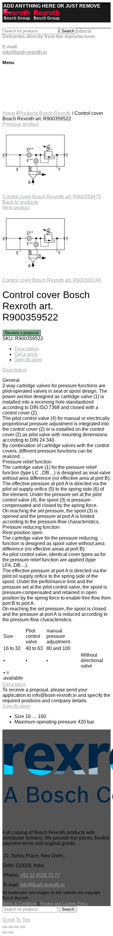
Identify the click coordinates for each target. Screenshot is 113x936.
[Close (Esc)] (4, 927)
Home (8, 113)
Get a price (26, 354)
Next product (16, 207)
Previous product (20, 124)
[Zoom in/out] (22, 927)
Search (68, 31)
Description (26, 348)
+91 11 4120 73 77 (40, 875)
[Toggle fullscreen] (16, 927)
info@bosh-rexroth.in (42, 884)
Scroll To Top (16, 919)
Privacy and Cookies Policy (64, 903)
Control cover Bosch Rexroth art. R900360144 (51, 280)
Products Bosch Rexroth (45, 113)
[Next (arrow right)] (10, 932)
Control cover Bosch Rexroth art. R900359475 (51, 196)
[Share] (10, 927)
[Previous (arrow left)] (4, 932)
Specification (28, 359)
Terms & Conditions (19, 903)
